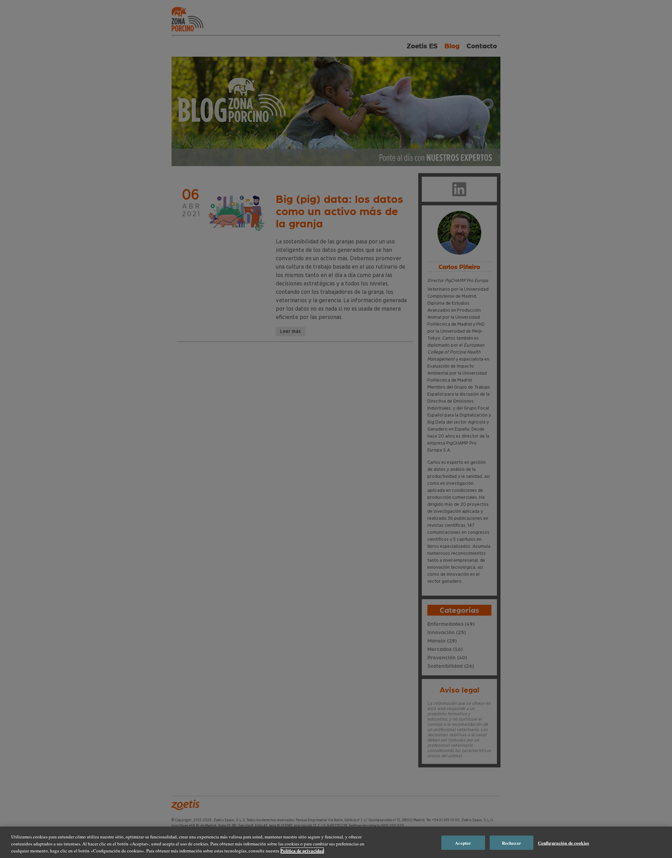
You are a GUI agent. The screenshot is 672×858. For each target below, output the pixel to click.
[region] (336, 842)
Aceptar (463, 842)
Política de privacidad (302, 850)
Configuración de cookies (563, 842)
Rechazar (511, 842)
